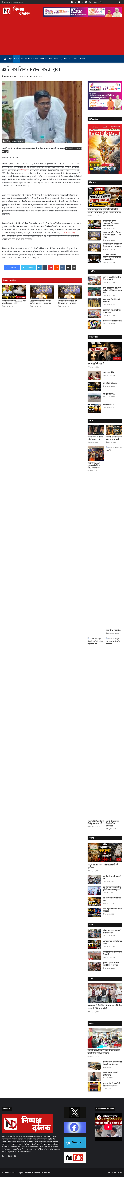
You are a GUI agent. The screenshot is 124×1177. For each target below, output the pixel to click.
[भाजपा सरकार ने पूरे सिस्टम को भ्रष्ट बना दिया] (94, 302)
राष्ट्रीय (10, 59)
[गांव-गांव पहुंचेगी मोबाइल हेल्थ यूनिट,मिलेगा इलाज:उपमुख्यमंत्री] (94, 890)
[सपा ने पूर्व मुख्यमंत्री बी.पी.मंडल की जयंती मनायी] (94, 280)
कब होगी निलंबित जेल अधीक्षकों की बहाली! (112, 953)
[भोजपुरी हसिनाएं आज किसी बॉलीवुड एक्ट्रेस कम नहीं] (96, 728)
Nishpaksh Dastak (10, 76)
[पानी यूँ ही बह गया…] (94, 397)
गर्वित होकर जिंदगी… (109, 404)
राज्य (22, 59)
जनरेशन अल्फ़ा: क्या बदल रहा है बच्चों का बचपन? (112, 931)
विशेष (36, 59)
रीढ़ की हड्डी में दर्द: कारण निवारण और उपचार (112, 910)
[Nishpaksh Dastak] (16, 11)
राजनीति (27, 59)
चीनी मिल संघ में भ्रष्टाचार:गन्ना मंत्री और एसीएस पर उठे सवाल (112, 1063)
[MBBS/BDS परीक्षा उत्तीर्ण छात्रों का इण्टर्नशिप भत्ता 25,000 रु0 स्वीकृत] (42, 292)
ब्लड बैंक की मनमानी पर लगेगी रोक (112, 877)
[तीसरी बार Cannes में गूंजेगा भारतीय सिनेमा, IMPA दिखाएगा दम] (96, 453)
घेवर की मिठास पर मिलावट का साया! (112, 899)
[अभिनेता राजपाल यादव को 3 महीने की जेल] (94, 1076)
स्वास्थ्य (56, 59)
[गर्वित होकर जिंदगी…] (94, 408)
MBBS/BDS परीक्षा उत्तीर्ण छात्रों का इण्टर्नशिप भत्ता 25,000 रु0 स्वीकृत (40, 302)
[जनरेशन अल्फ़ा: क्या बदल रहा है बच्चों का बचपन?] (94, 933)
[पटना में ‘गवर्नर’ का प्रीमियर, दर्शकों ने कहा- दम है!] (96, 430)
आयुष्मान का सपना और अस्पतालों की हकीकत (103, 866)
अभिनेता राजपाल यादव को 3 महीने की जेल (111, 1074)
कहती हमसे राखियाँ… (109, 372)
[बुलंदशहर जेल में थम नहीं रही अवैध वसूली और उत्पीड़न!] (94, 1086)
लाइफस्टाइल (63, 59)
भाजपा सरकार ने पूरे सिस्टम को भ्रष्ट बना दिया (111, 300)
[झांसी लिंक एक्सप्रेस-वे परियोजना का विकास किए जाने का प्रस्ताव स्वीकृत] (94, 258)
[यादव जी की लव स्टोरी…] (114, 537)
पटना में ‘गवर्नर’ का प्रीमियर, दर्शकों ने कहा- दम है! (96, 438)
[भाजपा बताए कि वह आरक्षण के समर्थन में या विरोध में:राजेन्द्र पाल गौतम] (94, 291)
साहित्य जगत (43, 59)
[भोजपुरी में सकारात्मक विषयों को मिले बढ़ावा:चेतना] (114, 728)
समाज (50, 59)
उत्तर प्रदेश (16, 59)
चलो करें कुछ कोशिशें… (110, 383)
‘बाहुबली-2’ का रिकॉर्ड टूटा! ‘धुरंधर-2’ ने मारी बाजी (114, 438)
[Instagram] (12, 1156)
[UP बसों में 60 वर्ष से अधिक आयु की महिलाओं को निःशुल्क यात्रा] (70, 292)
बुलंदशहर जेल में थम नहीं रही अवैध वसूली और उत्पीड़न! (111, 1084)
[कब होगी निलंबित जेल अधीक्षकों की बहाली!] (94, 955)
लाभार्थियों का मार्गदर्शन (70, 233)
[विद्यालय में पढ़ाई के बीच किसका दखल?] (94, 944)
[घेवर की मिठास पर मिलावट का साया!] (94, 901)
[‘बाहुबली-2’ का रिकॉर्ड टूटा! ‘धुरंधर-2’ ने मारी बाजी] (114, 430)
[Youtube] (9, 1156)
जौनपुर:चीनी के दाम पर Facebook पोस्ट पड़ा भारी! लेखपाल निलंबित (14, 302)
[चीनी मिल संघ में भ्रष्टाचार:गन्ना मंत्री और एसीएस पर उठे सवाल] (94, 1065)
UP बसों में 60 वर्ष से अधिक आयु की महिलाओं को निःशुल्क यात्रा (67, 302)
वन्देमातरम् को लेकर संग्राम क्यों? (112, 321)
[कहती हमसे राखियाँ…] (94, 375)
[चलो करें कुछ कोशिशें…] (94, 386)
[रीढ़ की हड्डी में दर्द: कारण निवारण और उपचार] (94, 912)
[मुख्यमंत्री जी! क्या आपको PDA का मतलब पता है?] (94, 313)
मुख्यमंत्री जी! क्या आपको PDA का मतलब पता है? (112, 311)
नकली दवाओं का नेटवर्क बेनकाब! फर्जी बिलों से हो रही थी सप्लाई (104, 1052)
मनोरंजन (76, 59)
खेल (32, 59)
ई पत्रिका (82, 59)
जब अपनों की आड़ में (96, 364)
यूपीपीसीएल (23, 170)
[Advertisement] (62, 37)
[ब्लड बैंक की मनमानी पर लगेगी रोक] (94, 879)
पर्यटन (70, 59)
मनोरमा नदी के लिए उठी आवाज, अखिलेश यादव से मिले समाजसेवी (105, 1007)
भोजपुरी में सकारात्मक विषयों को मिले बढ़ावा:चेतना (112, 823)
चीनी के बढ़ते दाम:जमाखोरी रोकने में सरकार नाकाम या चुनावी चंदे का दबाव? (104, 211)
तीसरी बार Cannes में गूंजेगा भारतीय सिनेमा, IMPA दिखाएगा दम (94, 465)
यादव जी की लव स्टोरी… (113, 630)
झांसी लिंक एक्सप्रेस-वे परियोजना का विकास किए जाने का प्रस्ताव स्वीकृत (112, 257)
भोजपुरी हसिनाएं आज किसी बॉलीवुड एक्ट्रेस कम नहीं (96, 822)
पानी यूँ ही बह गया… (109, 394)
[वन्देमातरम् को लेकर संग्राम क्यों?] (94, 324)
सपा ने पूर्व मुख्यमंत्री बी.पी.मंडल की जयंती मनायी (112, 278)
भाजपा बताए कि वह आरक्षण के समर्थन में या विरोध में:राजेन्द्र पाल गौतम (112, 290)
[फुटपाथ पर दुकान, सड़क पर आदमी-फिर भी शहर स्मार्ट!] (94, 966)
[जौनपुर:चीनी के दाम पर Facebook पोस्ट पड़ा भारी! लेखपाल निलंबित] (14, 292)
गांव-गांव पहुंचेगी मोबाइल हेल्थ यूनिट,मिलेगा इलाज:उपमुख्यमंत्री (112, 888)
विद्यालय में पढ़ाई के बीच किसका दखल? (112, 942)
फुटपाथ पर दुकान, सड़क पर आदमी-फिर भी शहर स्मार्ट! (111, 964)
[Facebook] (3, 1156)
